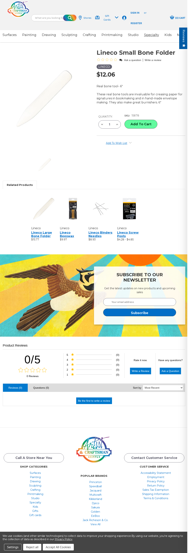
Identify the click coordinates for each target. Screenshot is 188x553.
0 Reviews (33, 376)
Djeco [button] (95, 503)
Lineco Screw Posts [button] (128, 234)
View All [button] (95, 524)
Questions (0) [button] (41, 387)
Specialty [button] (151, 35)
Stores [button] (87, 17)
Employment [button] (155, 477)
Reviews (183, 36)
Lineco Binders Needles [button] (100, 234)
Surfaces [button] (10, 35)
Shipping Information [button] (155, 494)
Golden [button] (95, 511)
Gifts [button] (35, 511)
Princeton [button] (95, 482)
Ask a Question (170, 371)
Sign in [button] (135, 12)
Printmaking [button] (112, 35)
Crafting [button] (89, 35)
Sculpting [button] (69, 35)
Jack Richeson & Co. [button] (95, 520)
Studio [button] (133, 35)
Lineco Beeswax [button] (67, 234)
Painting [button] (29, 35)
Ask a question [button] (132, 60)
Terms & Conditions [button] (155, 498)
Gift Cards (107, 17)
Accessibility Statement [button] (156, 473)
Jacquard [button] (95, 490)
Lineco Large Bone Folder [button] (41, 234)
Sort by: (137, 387)
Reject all (32, 547)
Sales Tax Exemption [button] (155, 489)
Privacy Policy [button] (156, 481)
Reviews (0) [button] (15, 387)
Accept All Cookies (58, 547)
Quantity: (105, 116)
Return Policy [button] (155, 485)
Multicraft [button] (95, 494)
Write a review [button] (153, 60)
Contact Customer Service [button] (154, 458)
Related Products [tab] (20, 185)
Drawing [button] (49, 35)
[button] (18, 9)
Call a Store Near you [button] (33, 458)
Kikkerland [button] (95, 499)
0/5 (32, 359)
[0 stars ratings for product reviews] (32, 370)
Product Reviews (15, 345)
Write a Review (140, 371)
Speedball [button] (95, 486)
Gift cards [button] (35, 515)
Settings (13, 547)
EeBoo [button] (95, 516)
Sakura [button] (95, 507)
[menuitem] (35, 473)
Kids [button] (168, 35)
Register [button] (136, 23)
